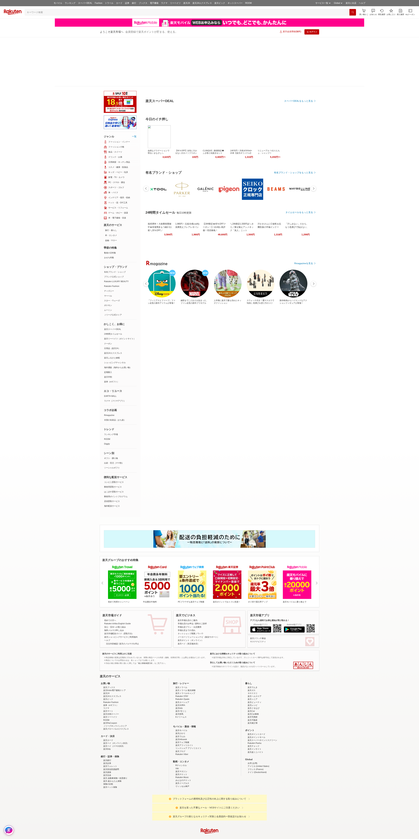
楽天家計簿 (252, 702)
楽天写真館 (252, 696)
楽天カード (108, 719)
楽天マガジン (181, 751)
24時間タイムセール (113, 285)
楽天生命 (107, 754)
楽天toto (179, 687)
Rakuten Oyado (182, 678)
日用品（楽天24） (112, 299)
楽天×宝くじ (180, 690)
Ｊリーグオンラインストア (115, 705)
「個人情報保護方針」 (145, 614)
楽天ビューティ (254, 682)
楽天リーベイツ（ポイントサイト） (120, 289)
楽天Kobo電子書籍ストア (114, 670)
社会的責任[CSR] (210, 836)
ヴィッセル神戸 (182, 766)
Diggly (107, 394)
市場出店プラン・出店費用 (189, 578)
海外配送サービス (112, 457)
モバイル (58, 3)
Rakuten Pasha (254, 722)
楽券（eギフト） (111, 332)
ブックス (143, 3)
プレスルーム (226, 836)
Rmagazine (109, 366)
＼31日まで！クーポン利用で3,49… (211, 269)
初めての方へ (110, 571)
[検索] (352, 12)
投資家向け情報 (176, 836)
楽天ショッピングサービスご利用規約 (121, 588)
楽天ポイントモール (256, 717)
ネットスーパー (235, 3)
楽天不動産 (252, 699)
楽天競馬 (179, 693)
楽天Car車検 (253, 693)
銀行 (134, 3)
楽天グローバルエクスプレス (116, 708)
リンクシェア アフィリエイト (188, 727)
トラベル (109, 3)
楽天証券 (107, 743)
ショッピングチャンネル (115, 313)
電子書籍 (154, 3)
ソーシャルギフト (112, 418)
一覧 (134, 87)
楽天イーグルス (182, 762)
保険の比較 (108, 763)
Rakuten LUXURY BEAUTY (116, 232)
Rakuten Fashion (111, 237)
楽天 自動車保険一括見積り (115, 757)
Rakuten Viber (181, 734)
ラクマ (164, 3)
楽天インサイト (254, 728)
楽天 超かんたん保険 (112, 760)
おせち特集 (109, 208)
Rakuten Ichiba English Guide (117, 574)
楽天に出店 (351, 3)
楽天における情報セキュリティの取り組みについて (232, 604)
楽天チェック (253, 725)
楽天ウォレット (110, 745)
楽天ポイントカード (256, 713)
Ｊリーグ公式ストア (113, 265)
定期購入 (108, 323)
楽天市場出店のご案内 (187, 571)
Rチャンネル (181, 745)
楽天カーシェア (182, 682)
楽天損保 (107, 752)
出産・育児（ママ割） (114, 414)
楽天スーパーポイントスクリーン (262, 719)
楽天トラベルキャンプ (185, 673)
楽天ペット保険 (110, 766)
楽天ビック (219, 3)
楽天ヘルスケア (254, 675)
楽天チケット (181, 754)
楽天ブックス (109, 667)
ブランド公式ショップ (114, 227)
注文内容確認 (112, 594)
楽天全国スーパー (111, 693)
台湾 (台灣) (252, 743)
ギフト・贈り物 (111, 409)
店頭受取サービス (112, 452)
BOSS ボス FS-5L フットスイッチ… (174, 269)
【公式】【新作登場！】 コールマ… (283, 269)
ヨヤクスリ (252, 673)
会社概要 (162, 836)
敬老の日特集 (110, 203)
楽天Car (251, 690)
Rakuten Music (182, 757)
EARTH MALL (110, 347)
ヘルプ (362, 3)
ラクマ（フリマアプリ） (115, 351)
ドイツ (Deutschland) (257, 752)
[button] (373, 12)
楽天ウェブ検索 (182, 722)
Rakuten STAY (181, 675)
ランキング (70, 3)
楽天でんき (252, 667)
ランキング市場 (111, 385)
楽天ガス (251, 670)
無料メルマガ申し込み (114, 581)
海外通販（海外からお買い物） (118, 318)
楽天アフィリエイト (184, 725)
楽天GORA (180, 684)
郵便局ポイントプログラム (116, 447)
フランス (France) (256, 749)
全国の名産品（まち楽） (115, 371)
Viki (177, 748)
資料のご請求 (201, 574)
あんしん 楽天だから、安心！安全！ (303, 616)
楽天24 (186, 3)
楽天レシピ (252, 684)
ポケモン (108, 256)
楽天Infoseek (181, 719)
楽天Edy (107, 728)
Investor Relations (192, 836)
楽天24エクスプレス (202, 3)
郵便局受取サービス (113, 438)
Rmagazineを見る (303, 383)
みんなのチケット (183, 760)
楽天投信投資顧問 (111, 749)
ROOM (248, 3)
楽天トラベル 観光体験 (185, 670)
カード (119, 3)
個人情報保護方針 (252, 836)
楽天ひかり (180, 713)
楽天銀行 (107, 740)
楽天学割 (108, 328)
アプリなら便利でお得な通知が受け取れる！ (269, 571)
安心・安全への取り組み (115, 578)
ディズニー (109, 242)
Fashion (98, 3)
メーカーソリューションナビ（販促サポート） (198, 588)
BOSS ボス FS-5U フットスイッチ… (192, 269)
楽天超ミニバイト (255, 731)
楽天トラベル (181, 667)
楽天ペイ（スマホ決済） (114, 725)
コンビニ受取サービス (114, 433)
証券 (127, 3)
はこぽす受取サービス (114, 442)
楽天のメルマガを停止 (129, 594)
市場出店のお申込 (185, 574)
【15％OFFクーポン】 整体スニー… (302, 269)
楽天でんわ (180, 716)
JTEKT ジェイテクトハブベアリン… (156, 269)
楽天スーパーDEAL (112, 280)
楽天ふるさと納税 (112, 308)
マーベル (108, 246)
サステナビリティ (258, 592)
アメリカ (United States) (258, 745)
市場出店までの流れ (186, 581)
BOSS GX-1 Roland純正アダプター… (266, 269)
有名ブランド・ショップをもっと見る (293, 200)
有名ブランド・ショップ (115, 223)
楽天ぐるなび (253, 687)
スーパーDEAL (85, 3)
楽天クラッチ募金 (258, 589)
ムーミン (108, 261)
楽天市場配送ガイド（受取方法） (119, 584)
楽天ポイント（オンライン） (190, 591)
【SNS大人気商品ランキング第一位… (228, 269)
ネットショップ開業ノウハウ (190, 584)
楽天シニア (252, 678)
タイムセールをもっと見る (299, 290)
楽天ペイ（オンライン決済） (116, 722)
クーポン (108, 294)
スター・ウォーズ (112, 251)
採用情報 (238, 836)
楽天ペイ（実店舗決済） (188, 594)
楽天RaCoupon (110, 702)
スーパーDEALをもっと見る (298, 84)
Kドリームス (181, 696)
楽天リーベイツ (110, 696)
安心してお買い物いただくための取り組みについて (232, 613)
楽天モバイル (181, 710)
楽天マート (108, 690)
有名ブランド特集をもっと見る (297, 340)
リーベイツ (175, 3)
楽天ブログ (180, 731)
